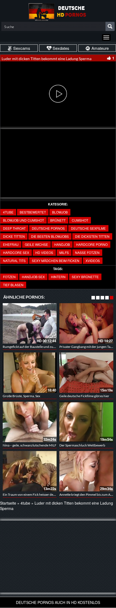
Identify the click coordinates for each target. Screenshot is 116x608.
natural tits (14, 260)
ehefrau (11, 244)
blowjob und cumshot (23, 220)
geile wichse (36, 244)
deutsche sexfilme (88, 228)
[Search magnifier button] (110, 26)
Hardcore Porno (92, 244)
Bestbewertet (33, 212)
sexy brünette (85, 276)
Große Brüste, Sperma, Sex (21, 396)
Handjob (62, 244)
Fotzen (9, 276)
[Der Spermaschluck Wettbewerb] (86, 422)
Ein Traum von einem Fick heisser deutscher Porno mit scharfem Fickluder (54, 494)
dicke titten (14, 236)
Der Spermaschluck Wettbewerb (82, 445)
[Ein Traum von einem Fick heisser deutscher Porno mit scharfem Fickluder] (30, 471)
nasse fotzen (87, 252)
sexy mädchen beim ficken (55, 260)
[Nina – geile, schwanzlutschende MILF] (30, 422)
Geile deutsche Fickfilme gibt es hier (84, 396)
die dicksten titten (92, 236)
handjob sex (33, 276)
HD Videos (44, 252)
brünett (58, 220)
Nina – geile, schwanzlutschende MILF (29, 445)
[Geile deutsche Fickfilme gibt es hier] (86, 372)
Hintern (58, 276)
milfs (64, 252)
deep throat (14, 228)
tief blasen (13, 284)
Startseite (8, 503)
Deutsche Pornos (48, 228)
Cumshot (80, 220)
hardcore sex (16, 252)
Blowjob (60, 212)
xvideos (93, 260)
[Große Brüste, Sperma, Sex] (30, 372)
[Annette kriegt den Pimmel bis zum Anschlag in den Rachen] (86, 471)
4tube (8, 212)
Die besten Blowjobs (50, 236)
